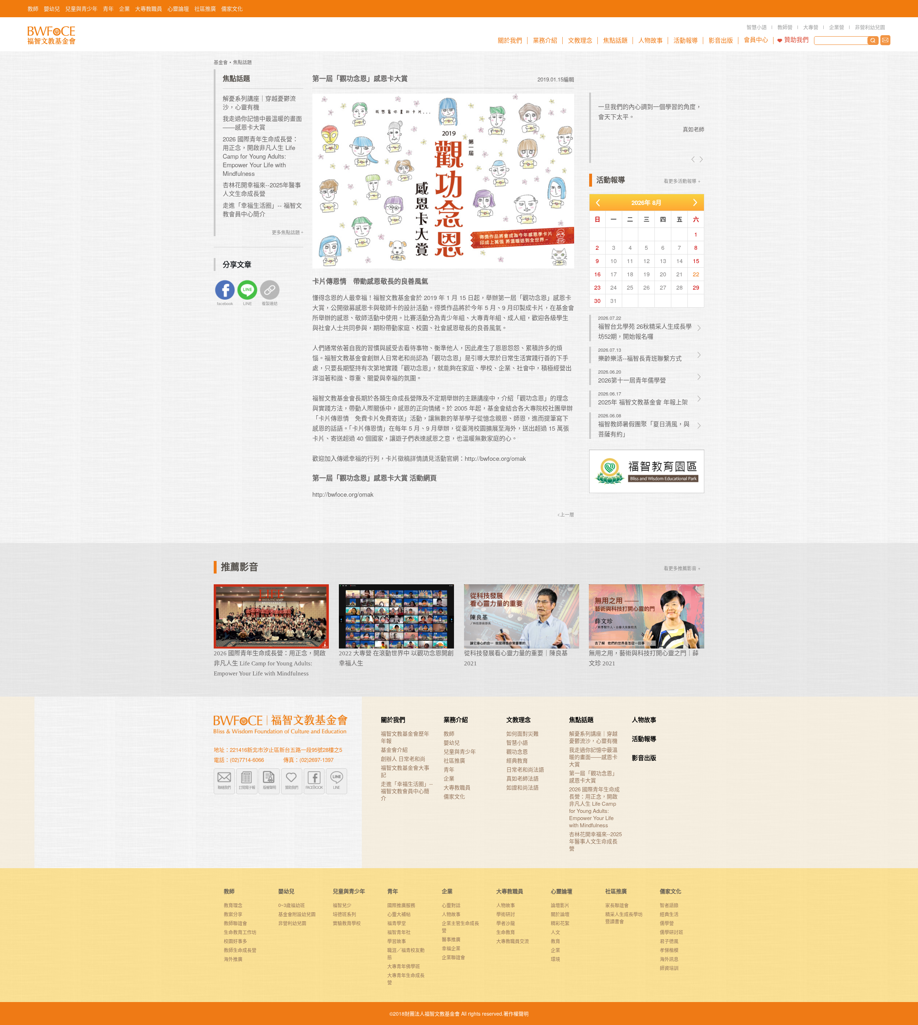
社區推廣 (454, 760)
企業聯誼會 (453, 957)
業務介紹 (456, 719)
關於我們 (393, 719)
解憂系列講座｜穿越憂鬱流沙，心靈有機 (259, 102)
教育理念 (233, 905)
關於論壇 (560, 914)
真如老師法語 (522, 778)
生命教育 (505, 931)
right (700, 159)
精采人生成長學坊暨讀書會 (624, 918)
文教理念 (518, 719)
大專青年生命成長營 (406, 979)
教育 (555, 940)
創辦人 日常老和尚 (403, 758)
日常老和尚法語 (525, 769)
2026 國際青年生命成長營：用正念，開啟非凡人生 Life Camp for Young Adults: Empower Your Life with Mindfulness (260, 156)
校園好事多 (235, 940)
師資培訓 (669, 967)
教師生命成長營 (240, 949)
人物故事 (644, 719)
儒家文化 (454, 796)
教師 (449, 733)
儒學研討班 (671, 931)
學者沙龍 (505, 922)
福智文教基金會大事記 (405, 771)
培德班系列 (344, 914)
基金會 (221, 61)
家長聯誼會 (617, 905)
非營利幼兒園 (292, 922)
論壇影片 (560, 905)
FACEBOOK (314, 787)
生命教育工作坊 (240, 931)
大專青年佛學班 (403, 966)
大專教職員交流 (512, 940)
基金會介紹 (394, 749)
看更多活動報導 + (682, 180)
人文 (555, 931)
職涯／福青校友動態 (406, 953)
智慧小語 (517, 742)
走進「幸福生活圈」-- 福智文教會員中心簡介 (262, 209)
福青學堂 (396, 922)
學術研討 (505, 914)
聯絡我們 (885, 40)
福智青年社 (399, 931)
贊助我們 (796, 40)
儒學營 (667, 922)
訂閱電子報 (247, 787)
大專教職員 (457, 787)
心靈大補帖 (399, 914)
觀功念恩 (517, 751)
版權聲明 (269, 787)
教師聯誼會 (235, 922)
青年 (449, 769)
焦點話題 (242, 61)
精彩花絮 (560, 922)
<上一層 (565, 514)
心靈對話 (451, 905)
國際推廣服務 (401, 905)
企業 (449, 778)
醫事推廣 (451, 939)
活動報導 (644, 738)
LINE (336, 787)
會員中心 (756, 40)
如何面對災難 (522, 733)
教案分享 (233, 914)
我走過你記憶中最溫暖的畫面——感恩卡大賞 (262, 122)
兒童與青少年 (460, 751)
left (693, 159)
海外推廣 (233, 958)
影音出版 (644, 757)
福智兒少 (342, 905)
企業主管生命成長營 (460, 926)
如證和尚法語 (522, 787)
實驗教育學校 (347, 922)
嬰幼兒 (452, 742)
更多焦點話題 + (287, 232)
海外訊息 (669, 958)
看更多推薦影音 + (682, 568)
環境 (555, 958)
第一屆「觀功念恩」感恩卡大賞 (593, 776)
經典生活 (669, 914)
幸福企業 (451, 948)
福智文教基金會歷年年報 (405, 737)
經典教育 (517, 760)
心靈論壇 (561, 891)
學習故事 (396, 940)
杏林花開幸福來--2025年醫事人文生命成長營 (262, 189)
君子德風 (669, 940)
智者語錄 (669, 905)
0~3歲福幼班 (291, 905)
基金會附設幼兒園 (297, 914)
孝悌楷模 (669, 949)
